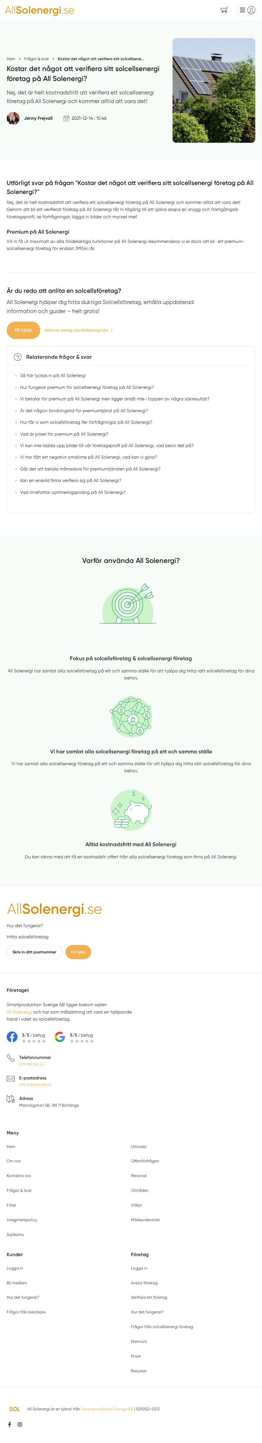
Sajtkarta (15, 1234)
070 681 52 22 (31, 1064)
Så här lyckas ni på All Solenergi (53, 375)
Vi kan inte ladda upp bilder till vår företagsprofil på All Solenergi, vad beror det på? (107, 445)
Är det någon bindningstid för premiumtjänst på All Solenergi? (84, 410)
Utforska (138, 1146)
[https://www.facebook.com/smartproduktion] (9, 1424)
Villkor (136, 1205)
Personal (139, 1175)
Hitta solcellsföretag (28, 936)
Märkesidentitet (145, 1219)
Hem (11, 1146)
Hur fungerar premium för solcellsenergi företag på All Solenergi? (87, 387)
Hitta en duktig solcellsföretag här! (76, 330)
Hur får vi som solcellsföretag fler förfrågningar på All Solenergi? (86, 422)
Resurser (139, 1370)
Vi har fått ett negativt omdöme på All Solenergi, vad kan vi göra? (88, 457)
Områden (140, 1190)
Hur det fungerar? (25, 925)
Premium (139, 1341)
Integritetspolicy (22, 1219)
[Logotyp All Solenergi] (55, 909)
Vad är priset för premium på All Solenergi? (64, 434)
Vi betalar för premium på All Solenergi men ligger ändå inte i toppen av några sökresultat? (114, 398)
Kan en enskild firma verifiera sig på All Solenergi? (70, 480)
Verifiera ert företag (149, 1297)
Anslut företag (144, 1282)
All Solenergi (19, 1011)
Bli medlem (17, 1282)
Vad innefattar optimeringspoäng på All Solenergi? (73, 492)
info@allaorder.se (35, 1084)
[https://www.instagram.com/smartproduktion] (20, 1424)
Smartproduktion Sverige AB (107, 1409)
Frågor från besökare (26, 1312)
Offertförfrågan (145, 1160)
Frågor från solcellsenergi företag (162, 1326)
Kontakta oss (19, 1175)
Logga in (15, 1268)
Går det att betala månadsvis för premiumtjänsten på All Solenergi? (90, 468)
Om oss (14, 1160)
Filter (11, 1205)
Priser (136, 1356)
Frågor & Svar (19, 1190)
